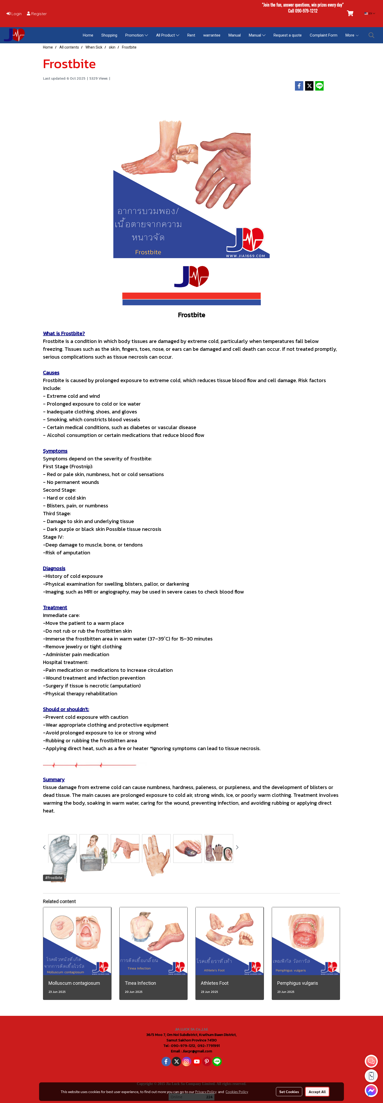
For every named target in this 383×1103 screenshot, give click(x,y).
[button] (371, 35)
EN (370, 13)
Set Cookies (289, 1091)
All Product (166, 35)
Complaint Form (323, 35)
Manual (234, 35)
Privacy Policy (206, 1091)
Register (38, 13)
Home (88, 35)
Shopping (109, 35)
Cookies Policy (237, 1091)
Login (16, 13)
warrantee (211, 35)
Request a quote (288, 35)
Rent (191, 35)
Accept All (317, 1091)
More (350, 35)
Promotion (135, 35)
